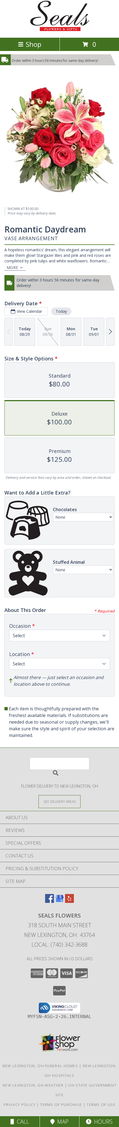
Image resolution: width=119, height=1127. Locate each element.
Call (21, 1121)
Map (62, 1121)
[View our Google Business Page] (59, 901)
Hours (102, 1121)
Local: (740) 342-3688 (59, 944)
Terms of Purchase (61, 1104)
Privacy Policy (19, 1104)
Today (61, 311)
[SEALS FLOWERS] (59, 29)
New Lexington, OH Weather (33, 1085)
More (12, 267)
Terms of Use (101, 1104)
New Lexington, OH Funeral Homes (40, 1065)
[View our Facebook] (49, 901)
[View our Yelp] (69, 901)
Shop (33, 44)
